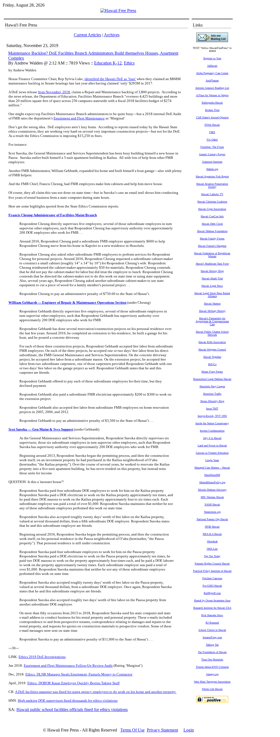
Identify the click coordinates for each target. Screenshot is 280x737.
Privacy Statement (162, 730)
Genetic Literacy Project (212, 154)
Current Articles (87, 35)
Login (188, 730)
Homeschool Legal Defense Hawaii (212, 379)
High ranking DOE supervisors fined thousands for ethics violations (68, 700)
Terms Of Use (132, 730)
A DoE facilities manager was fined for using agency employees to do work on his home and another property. (95, 692)
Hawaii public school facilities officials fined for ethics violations (72, 709)
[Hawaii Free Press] (118, 10)
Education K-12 (108, 63)
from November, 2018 (54, 92)
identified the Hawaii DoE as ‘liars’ (110, 79)
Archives (111, 35)
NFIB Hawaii (212, 526)
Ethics (129, 63)
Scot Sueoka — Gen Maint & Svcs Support (40, 429)
